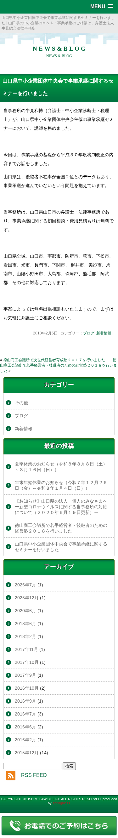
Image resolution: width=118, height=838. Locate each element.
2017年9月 (25, 675)
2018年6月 (25, 623)
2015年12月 (27, 752)
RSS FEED (34, 775)
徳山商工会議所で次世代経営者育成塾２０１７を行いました (54, 360)
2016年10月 (27, 688)
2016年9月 (25, 701)
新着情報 (103, 333)
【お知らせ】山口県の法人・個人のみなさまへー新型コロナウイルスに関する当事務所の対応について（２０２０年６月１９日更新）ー (61, 507)
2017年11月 (26, 649)
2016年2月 (25, 739)
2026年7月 (25, 584)
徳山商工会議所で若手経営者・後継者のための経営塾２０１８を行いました (58, 365)
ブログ (88, 333)
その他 (21, 402)
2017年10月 (27, 662)
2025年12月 (27, 597)
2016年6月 (25, 726)
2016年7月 (25, 713)
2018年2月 (25, 636)
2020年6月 (25, 610)
